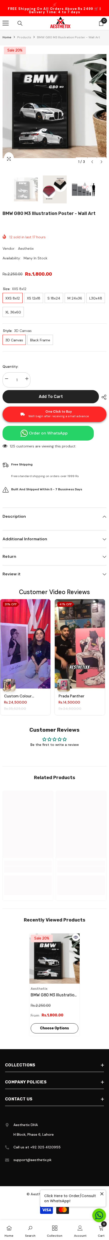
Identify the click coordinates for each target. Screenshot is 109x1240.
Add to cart (51, 395)
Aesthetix (26, 247)
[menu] (6, 22)
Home (7, 36)
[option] (54, 7)
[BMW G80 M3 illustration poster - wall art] (54, 957)
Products (24, 36)
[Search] (20, 22)
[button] (92, 160)
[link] (28, 868)
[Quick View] (76, 936)
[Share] (102, 396)
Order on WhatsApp (48, 431)
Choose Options (54, 1027)
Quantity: (11, 365)
